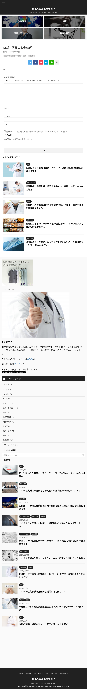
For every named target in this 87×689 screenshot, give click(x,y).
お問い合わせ (64, 673)
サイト (6, 124)
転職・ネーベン (38, 673)
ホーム (21, 673)
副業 (47, 673)
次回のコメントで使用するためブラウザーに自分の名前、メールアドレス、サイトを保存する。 (38, 132)
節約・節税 (54, 673)
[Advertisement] (43, 646)
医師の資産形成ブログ (43, 9)
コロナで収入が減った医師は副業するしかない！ (42, 591)
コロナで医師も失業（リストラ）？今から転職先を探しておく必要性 (52, 558)
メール (7, 116)
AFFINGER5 (65, 686)
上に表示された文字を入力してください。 (18, 139)
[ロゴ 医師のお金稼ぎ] (46, 62)
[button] (19, 55)
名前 (6, 108)
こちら (30, 358)
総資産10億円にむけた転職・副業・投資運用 (43, 683)
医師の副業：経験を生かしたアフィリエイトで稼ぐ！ (44, 624)
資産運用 (28, 673)
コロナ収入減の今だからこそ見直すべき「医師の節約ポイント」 (50, 490)
